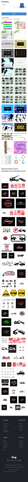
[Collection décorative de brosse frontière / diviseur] (20, 62)
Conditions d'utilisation (13, 469)
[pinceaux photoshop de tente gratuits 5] (20, 90)
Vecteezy (5, 426)
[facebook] (8, 460)
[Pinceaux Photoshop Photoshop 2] (20, 109)
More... (5, 449)
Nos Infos (21, 440)
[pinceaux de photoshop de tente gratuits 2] (7, 81)
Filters (14, 13)
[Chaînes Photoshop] (20, 147)
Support (21, 428)
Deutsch (5, 447)
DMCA (20, 430)
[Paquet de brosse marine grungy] (20, 25)
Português (5, 445)
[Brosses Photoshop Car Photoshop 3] (20, 44)
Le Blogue (21, 445)
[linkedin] (20, 460)
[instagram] (15, 460)
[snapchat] (17, 460)
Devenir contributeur (6, 431)
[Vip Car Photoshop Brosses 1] (20, 127)
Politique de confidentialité (9, 471)
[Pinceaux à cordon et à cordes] (6, 159)
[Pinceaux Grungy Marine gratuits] (20, 159)
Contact (21, 447)
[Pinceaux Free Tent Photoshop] (20, 72)
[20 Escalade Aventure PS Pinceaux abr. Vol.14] (7, 72)
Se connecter (16, 6)
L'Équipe (21, 443)
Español (5, 443)
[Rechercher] (22, 4)
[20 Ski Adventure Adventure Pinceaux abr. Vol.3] (20, 118)
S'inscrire (22, 6)
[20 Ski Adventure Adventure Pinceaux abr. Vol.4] (7, 118)
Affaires (21, 423)
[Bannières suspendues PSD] (7, 25)
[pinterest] (12, 460)
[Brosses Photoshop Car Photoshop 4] (7, 53)
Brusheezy (5, 423)
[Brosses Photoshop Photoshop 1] (7, 109)
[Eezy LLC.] (14, 457)
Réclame (21, 426)
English (5, 440)
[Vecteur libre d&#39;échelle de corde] (20, 53)
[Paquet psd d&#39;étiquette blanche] (20, 35)
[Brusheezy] (5, 2)
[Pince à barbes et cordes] (7, 35)
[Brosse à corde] (20, 136)
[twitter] (10, 460)
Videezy (5, 428)
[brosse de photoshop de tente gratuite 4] (7, 90)
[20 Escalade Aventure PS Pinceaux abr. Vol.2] (7, 62)
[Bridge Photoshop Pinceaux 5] (7, 44)
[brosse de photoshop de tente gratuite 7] (20, 99)
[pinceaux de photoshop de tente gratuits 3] (20, 81)
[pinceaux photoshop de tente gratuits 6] (7, 99)
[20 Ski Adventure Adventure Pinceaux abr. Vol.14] (7, 127)
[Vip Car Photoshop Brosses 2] (7, 136)
